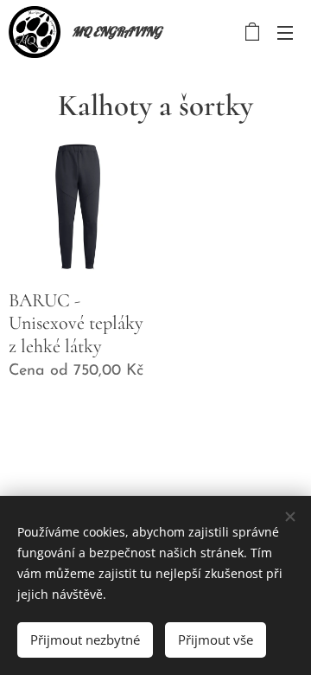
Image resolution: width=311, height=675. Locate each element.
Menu (285, 32)
